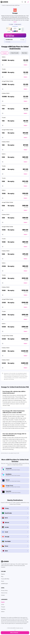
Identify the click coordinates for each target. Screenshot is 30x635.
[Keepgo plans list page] (15, 29)
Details (25, 64)
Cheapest (4, 53)
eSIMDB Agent (4, 583)
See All (15, 21)
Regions (3, 574)
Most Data (24, 53)
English (3, 602)
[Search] (22, 2)
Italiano (2, 611)
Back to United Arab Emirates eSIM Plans (10, 5)
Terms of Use (4, 592)
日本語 (2, 604)
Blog (2, 576)
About (2, 581)
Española (3, 609)
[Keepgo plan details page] (21, 29)
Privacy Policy (4, 590)
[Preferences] (25, 2)
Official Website (14, 632)
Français (3, 606)
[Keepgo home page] (9, 29)
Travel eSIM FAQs (5, 578)
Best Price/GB (15, 53)
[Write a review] (28, 2)
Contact (3, 595)
